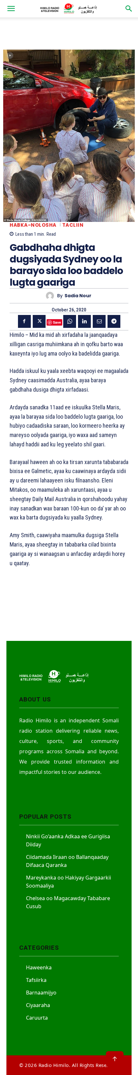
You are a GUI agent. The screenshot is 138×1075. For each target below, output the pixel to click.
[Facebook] (24, 321)
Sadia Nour (78, 296)
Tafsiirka (36, 980)
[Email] (99, 321)
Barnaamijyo (41, 992)
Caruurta (37, 1017)
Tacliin (73, 225)
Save (57, 322)
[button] (11, 8)
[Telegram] (114, 321)
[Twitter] (39, 321)
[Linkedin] (84, 321)
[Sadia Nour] (51, 296)
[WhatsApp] (69, 321)
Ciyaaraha (38, 1005)
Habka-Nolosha (33, 225)
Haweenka (39, 967)
